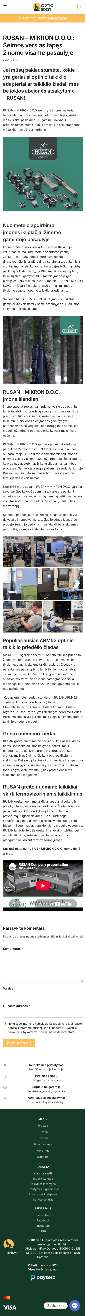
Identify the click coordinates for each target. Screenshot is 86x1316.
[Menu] (9, 7)
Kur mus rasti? (43, 1173)
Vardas (9, 988)
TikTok (43, 1230)
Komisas (43, 1138)
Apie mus (43, 1150)
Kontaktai (43, 1156)
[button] (79, 7)
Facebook (43, 1220)
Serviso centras (43, 1199)
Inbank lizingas (43, 1178)
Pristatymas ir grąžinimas (43, 1189)
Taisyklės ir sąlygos (43, 1183)
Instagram (43, 1225)
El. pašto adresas (16, 1006)
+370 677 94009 (57, 18)
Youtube (43, 1215)
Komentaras (13, 949)
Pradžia (43, 1125)
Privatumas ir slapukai (43, 1194)
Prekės (43, 1131)
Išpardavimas (43, 1144)
